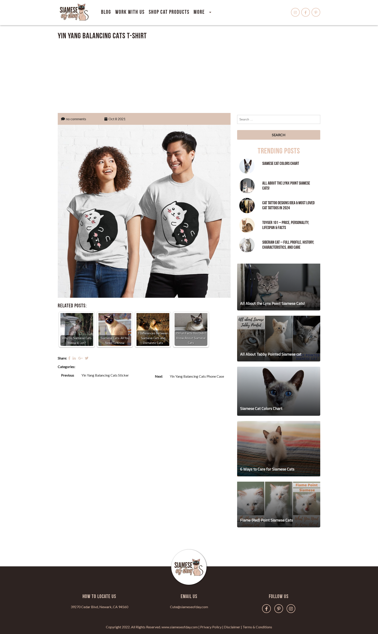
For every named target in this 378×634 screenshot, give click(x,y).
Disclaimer (232, 627)
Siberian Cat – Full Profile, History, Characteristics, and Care (288, 245)
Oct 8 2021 (117, 119)
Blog (106, 12)
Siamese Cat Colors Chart (280, 163)
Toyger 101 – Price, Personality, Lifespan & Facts (285, 225)
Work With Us (130, 12)
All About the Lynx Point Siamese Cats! (286, 186)
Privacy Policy (211, 627)
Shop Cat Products (169, 12)
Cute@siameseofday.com (189, 607)
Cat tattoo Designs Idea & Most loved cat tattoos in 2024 (288, 205)
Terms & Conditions (257, 627)
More (199, 12)
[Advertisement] (189, 75)
